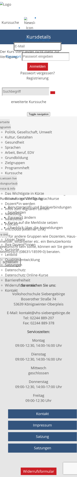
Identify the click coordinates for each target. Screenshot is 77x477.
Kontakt (11, 290)
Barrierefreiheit (17, 280)
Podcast (11, 224)
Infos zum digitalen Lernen (27, 208)
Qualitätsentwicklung (22, 259)
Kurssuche (10, 22)
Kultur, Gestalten (19, 137)
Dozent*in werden (20, 203)
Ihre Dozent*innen (20, 244)
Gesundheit (14, 142)
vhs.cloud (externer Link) (25, 229)
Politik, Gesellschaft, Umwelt (28, 132)
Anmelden (38, 66)
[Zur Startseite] (5, 4)
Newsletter (14, 219)
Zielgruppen (15, 162)
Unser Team (15, 239)
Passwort (13, 56)
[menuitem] (10, 21)
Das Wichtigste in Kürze (24, 193)
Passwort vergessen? (37, 73)
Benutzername (37, 39)
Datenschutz (15, 270)
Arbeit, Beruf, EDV (19, 152)
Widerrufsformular (20, 285)
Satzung (42, 436)
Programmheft (17, 167)
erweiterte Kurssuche (28, 101)
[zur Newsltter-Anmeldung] (29, 27)
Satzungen (13, 264)
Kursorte (12, 249)
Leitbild (11, 254)
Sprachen (13, 147)
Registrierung (37, 78)
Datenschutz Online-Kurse (26, 275)
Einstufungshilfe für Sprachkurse (32, 198)
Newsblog (13, 213)
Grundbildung (16, 157)
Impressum (42, 425)
